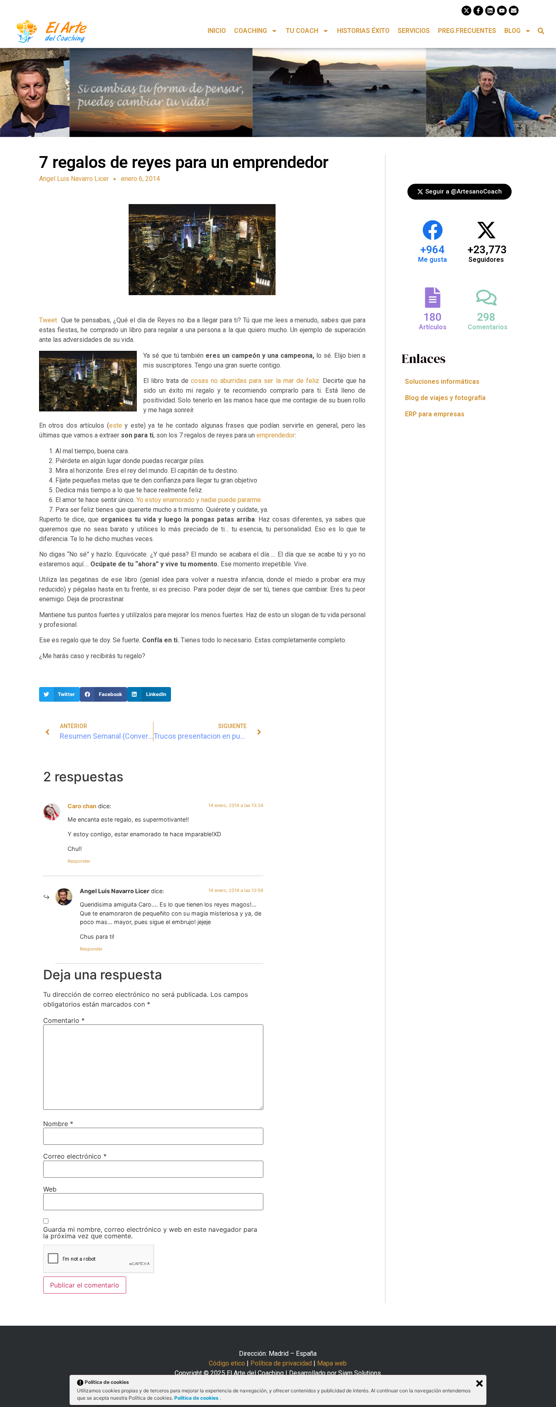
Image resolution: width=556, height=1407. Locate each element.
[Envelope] (514, 10)
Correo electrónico (75, 1156)
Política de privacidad (281, 1363)
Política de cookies (197, 1398)
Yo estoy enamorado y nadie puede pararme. (198, 500)
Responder (79, 861)
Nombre (58, 1123)
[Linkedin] (490, 10)
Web (50, 1189)
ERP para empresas (434, 414)
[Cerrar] (479, 1383)
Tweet (48, 320)
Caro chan (82, 805)
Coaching (250, 31)
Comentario (64, 1020)
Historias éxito (363, 31)
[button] (541, 31)
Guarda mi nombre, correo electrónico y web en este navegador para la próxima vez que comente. (150, 1232)
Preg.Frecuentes (467, 31)
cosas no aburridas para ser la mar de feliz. (255, 381)
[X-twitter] (466, 10)
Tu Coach (302, 31)
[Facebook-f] (478, 10)
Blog (512, 31)
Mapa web (332, 1363)
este (115, 425)
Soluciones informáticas (442, 381)
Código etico (227, 1363)
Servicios (414, 31)
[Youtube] (502, 10)
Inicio (217, 31)
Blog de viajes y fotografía (445, 398)
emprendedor (275, 435)
